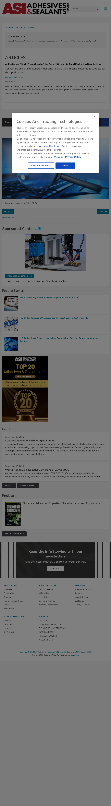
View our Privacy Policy (67, 157)
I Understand (65, 165)
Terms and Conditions (48, 146)
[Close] (95, 116)
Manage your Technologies (40, 165)
